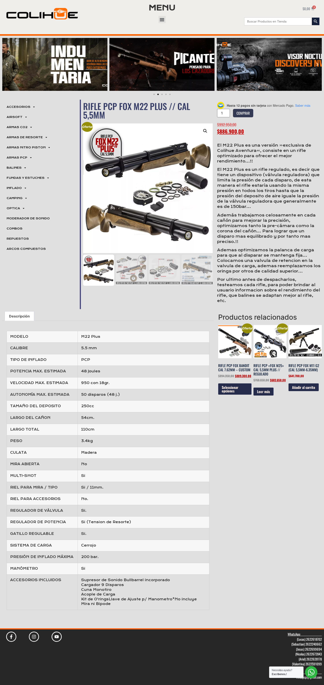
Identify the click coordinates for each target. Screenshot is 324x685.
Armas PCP (17, 157)
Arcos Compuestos (26, 249)
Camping (14, 198)
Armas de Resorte (25, 137)
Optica (13, 208)
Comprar (243, 113)
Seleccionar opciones (230, 389)
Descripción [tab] (19, 316)
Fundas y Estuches (26, 178)
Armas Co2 (17, 127)
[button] (162, 19)
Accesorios (18, 107)
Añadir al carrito (303, 387)
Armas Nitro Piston (26, 147)
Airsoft (14, 117)
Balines (14, 168)
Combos (14, 228)
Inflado (14, 188)
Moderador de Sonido (28, 218)
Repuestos (18, 239)
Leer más (263, 391)
